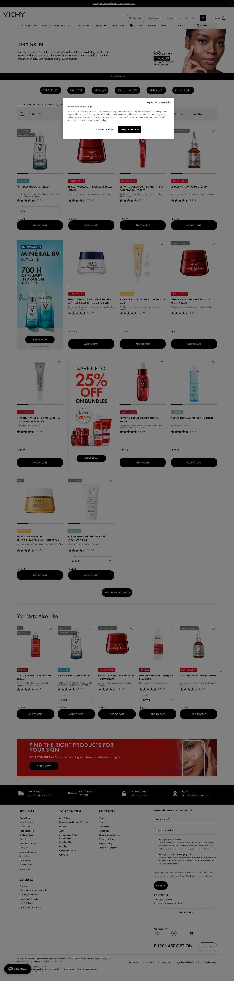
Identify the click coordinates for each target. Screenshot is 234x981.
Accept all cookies (130, 129)
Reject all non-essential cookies (159, 102)
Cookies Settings (104, 129)
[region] (118, 118)
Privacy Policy (100, 120)
